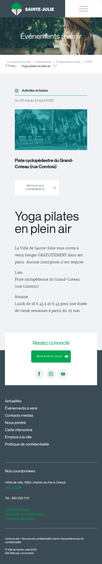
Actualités (13, 401)
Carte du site (12, 538)
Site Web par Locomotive (19, 553)
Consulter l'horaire (17, 509)
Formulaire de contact (20, 518)
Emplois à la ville (18, 437)
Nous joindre (15, 422)
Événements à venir (68, 62)
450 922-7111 (20, 498)
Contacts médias (19, 415)
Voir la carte (13, 487)
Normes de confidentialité (36, 538)
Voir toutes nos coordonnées (24, 514)
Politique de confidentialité (27, 444)
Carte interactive (18, 429)
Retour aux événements (35, 187)
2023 (88, 62)
